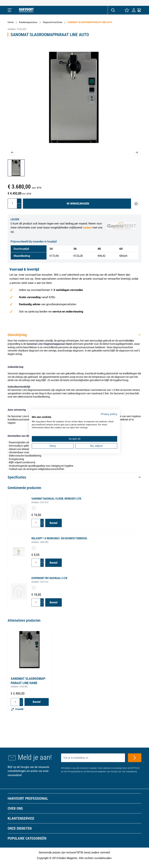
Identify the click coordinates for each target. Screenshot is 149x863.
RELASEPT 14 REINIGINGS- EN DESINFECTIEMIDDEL (59, 538)
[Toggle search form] (113, 10)
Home (11, 22)
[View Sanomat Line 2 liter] (16, 167)
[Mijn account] (133, 10)
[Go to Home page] (26, 10)
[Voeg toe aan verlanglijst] (136, 204)
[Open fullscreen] (74, 100)
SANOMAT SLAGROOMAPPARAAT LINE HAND (28, 681)
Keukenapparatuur (28, 22)
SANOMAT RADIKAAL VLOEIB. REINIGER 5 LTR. (56, 498)
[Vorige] (12, 152)
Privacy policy (109, 414)
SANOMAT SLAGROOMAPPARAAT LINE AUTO (90, 22)
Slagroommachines (52, 22)
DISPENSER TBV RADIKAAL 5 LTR (49, 578)
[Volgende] (136, 152)
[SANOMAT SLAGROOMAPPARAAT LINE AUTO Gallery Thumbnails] (16, 167)
